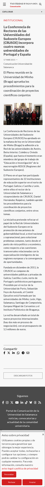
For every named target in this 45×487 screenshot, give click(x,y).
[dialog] (22, 459)
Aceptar (32, 482)
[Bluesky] (31, 402)
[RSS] (39, 402)
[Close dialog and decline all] (43, 433)
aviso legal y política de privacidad (20, 468)
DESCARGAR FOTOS (23, 375)
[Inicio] (24, 5)
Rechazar (11, 482)
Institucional (13, 20)
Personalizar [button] (9, 474)
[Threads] (35, 402)
